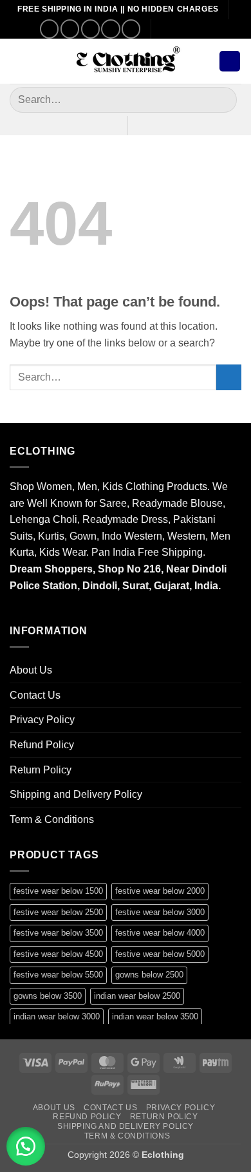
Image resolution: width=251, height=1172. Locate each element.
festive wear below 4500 (58, 954)
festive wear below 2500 (58, 912)
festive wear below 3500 (58, 933)
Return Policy (40, 769)
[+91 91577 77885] (186, 28)
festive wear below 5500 (58, 974)
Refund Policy (42, 744)
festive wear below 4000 (160, 933)
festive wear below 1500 (58, 891)
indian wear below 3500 (155, 1016)
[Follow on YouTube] (131, 28)
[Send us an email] (90, 28)
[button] (17, 61)
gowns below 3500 (48, 996)
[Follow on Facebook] (49, 28)
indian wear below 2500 (137, 996)
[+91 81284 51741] (206, 28)
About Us (31, 670)
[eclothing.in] (125, 61)
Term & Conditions (52, 819)
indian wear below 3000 (57, 1016)
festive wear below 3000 (160, 912)
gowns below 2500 (149, 974)
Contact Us (35, 695)
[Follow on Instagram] (69, 28)
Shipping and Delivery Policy (76, 794)
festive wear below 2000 (160, 891)
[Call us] (110, 28)
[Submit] (221, 99)
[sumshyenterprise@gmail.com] (166, 28)
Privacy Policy (42, 719)
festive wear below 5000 (160, 954)
